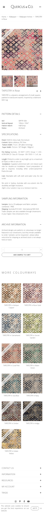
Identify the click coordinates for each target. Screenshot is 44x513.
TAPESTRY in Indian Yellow (11, 452)
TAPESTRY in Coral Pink (11, 365)
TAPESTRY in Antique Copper (11, 306)
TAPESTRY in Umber (11, 423)
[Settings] (40, 7)
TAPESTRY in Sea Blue (11, 396)
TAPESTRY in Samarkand (11, 335)
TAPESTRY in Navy (32, 396)
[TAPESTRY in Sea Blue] (37, 91)
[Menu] (4, 7)
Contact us (8, 468)
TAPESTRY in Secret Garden (32, 336)
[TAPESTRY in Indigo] (40, 91)
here (26, 214)
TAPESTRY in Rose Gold (32, 305)
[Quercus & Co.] (22, 6)
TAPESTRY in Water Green (32, 366)
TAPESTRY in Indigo (32, 423)
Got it (35, 508)
